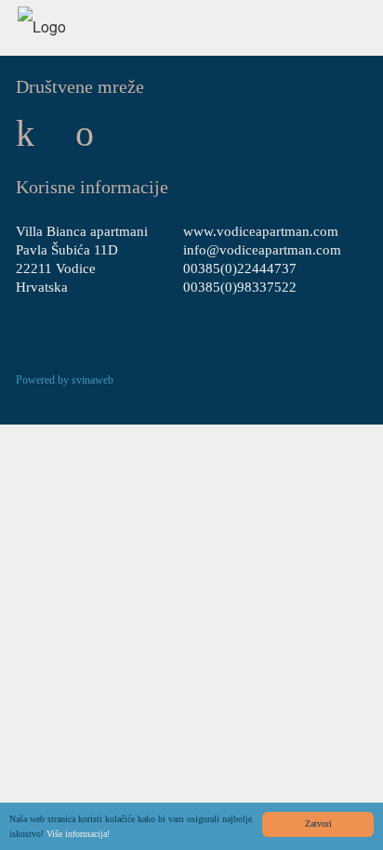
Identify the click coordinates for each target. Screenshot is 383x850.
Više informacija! (78, 834)
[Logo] (42, 26)
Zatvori (318, 823)
